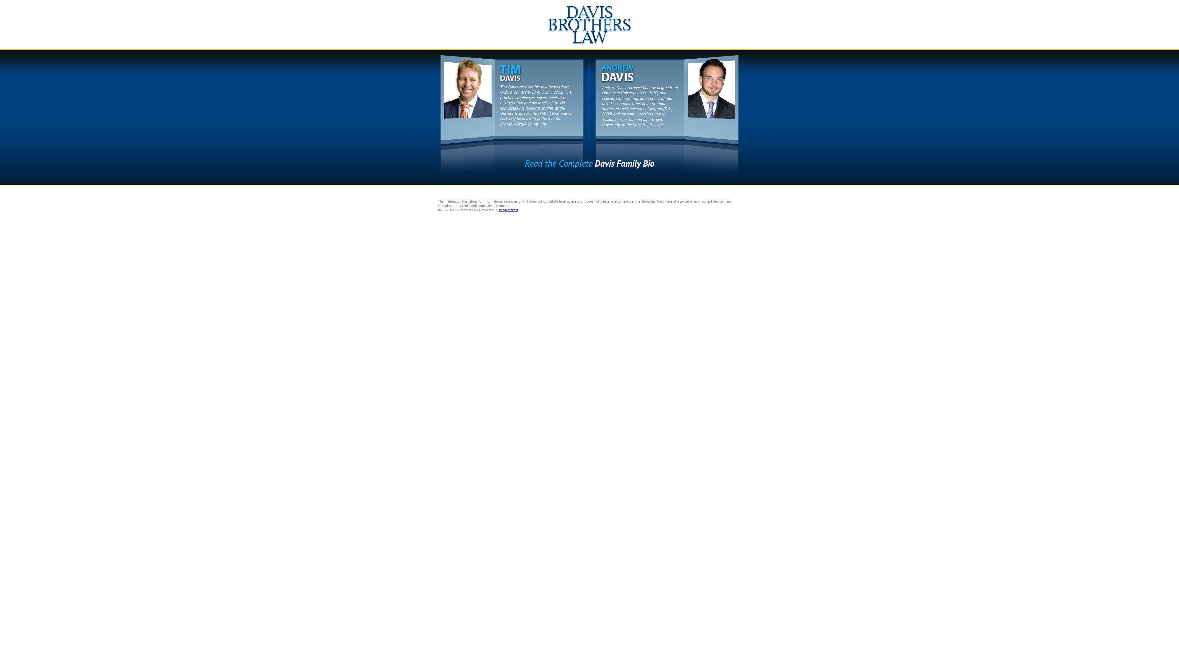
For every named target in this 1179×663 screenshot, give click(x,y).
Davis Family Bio (589, 164)
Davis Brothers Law (589, 27)
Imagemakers (508, 210)
